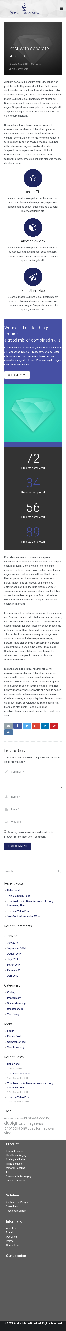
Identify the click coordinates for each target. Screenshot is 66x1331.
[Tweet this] (27, 726)
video (9, 1133)
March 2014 (13, 964)
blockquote (8, 1119)
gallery (22, 1124)
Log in (10, 1030)
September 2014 (16, 948)
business (31, 1118)
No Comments (20, 68)
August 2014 (14, 953)
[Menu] (61, 8)
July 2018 (12, 942)
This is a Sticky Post (18, 895)
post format (37, 1128)
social (50, 1128)
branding (19, 1118)
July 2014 (12, 959)
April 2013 (12, 975)
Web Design (13, 1014)
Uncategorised (15, 1008)
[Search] (58, 871)
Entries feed (14, 1036)
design (11, 1123)
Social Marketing (16, 1003)
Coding (38, 64)
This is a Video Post (18, 911)
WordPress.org (15, 1047)
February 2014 (15, 970)
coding (44, 1118)
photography (15, 1128)
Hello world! (13, 890)
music (39, 1123)
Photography (14, 997)
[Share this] (17, 726)
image (31, 1123)
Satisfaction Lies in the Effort (23, 916)
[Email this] (8, 726)
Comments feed (16, 1041)
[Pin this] (54, 726)
